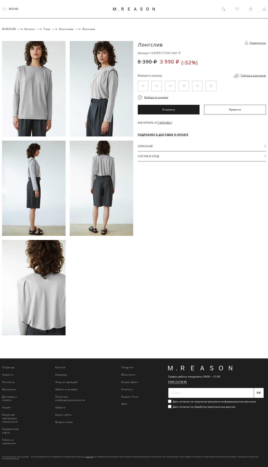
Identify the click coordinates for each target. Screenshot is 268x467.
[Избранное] (237, 9)
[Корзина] (250, 9)
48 (183, 86)
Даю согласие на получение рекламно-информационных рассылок (214, 401)
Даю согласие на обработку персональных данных (204, 407)
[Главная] (134, 9)
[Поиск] (223, 9)
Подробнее (89, 457)
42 (143, 86)
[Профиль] (264, 9)
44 (156, 86)
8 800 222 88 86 (177, 382)
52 (211, 86)
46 (170, 86)
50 (197, 86)
